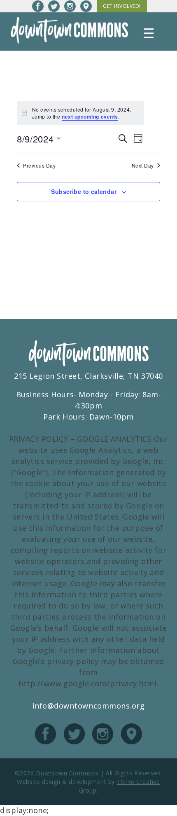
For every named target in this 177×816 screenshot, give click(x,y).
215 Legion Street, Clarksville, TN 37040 (88, 376)
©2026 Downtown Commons (57, 773)
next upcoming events (90, 116)
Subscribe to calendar (83, 191)
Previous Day (39, 165)
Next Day (143, 165)
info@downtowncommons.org (89, 706)
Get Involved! (122, 5)
